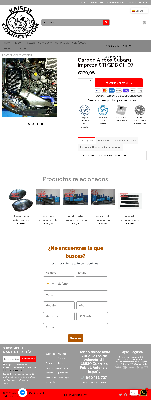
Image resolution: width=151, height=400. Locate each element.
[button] (139, 10)
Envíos (61, 363)
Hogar (5, 55)
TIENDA (17, 42)
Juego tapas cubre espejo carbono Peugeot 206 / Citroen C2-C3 (21, 218)
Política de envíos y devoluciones (117, 140)
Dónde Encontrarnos (116, 2)
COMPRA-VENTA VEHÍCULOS (70, 42)
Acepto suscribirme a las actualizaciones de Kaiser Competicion (19, 367)
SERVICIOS (44, 42)
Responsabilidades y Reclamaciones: (100, 147)
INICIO (7, 42)
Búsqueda (50, 353)
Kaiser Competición (21, 55)
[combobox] (49, 283)
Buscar (75, 338)
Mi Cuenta (143, 2)
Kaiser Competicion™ (75, 394)
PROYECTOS (10, 48)
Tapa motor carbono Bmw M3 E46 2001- (48, 218)
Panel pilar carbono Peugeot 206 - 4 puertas (130, 218)
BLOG (23, 48)
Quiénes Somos (97, 2)
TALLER (31, 42)
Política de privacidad (12, 370)
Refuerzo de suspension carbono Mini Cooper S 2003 (102, 218)
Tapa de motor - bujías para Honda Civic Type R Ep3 (76, 218)
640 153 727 (114, 57)
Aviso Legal (63, 377)
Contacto (132, 2)
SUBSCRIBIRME (28, 359)
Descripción (86, 140)
